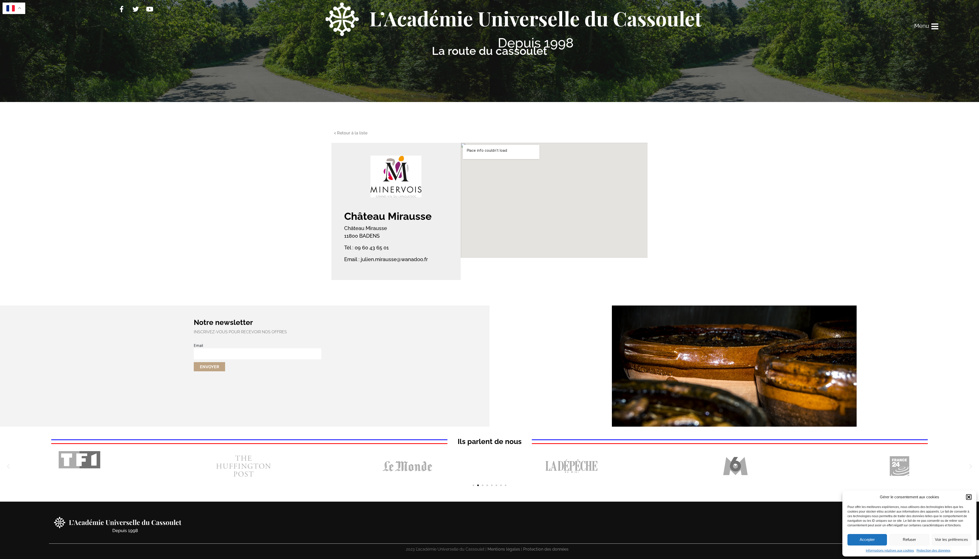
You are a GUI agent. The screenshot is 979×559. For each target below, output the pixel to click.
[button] (968, 497)
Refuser (909, 539)
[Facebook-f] (121, 9)
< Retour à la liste (350, 133)
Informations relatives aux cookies (890, 550)
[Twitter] (135, 9)
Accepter (867, 539)
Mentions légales (503, 549)
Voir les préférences (951, 539)
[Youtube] (149, 9)
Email (198, 345)
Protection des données (933, 550)
